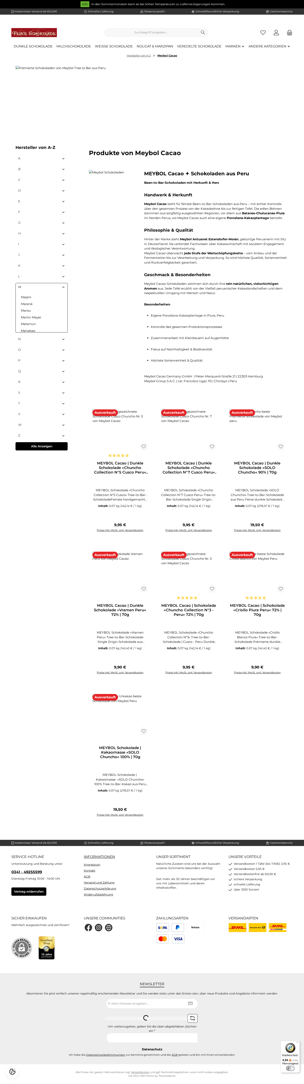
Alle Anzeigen (41, 446)
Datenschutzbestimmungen (105, 1054)
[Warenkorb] (288, 32)
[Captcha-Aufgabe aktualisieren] (192, 1018)
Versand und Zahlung (99, 882)
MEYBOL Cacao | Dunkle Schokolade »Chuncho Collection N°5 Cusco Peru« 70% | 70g (120, 468)
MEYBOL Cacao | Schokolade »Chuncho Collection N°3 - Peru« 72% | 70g (188, 610)
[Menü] (297, 1043)
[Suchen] (203, 32)
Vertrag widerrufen (29, 891)
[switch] (290, 1068)
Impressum (92, 864)
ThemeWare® (167, 1075)
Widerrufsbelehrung (98, 894)
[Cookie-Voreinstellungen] (12, 1071)
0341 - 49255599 (26, 872)
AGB (87, 876)
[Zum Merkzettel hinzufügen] (144, 446)
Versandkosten (140, 1072)
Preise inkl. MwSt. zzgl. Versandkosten (120, 530)
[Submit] (190, 1003)
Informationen (99, 857)
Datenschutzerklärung (100, 888)
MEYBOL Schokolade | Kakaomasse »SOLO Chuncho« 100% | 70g (120, 752)
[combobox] (151, 32)
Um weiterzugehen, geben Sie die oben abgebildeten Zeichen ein (152, 1029)
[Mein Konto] (276, 32)
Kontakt (89, 870)
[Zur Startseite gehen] (34, 32)
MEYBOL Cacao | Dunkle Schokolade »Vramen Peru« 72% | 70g (120, 610)
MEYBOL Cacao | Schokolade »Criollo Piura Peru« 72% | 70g (257, 610)
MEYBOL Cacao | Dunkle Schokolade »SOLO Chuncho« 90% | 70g (257, 468)
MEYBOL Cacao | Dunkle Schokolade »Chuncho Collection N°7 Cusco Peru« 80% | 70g (189, 468)
